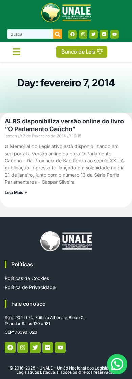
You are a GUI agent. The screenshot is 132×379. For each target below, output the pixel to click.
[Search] (57, 34)
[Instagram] (83, 34)
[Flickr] (104, 34)
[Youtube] (114, 34)
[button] (16, 51)
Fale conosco (28, 303)
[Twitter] (93, 34)
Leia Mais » (16, 192)
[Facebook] (72, 34)
